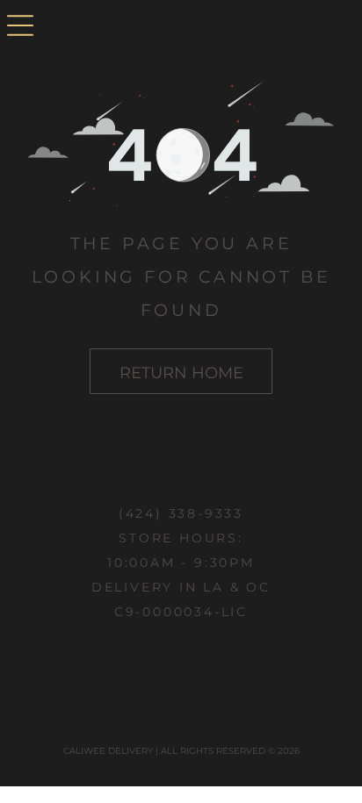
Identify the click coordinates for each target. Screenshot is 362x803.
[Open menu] (20, 26)
